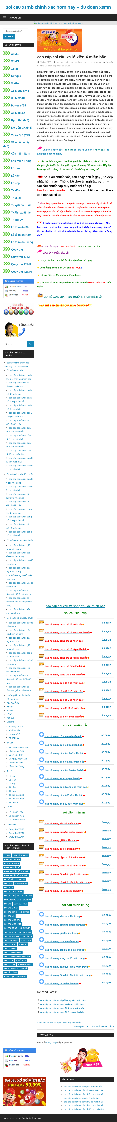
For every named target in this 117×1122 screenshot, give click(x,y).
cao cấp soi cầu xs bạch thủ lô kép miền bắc (60, 1022)
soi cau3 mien (21, 884)
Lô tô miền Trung (22, 242)
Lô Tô (9, 807)
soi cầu (7, 904)
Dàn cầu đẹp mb (15, 370)
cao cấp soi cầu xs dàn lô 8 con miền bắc (83, 1090)
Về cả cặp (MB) (20, 135)
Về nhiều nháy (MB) (18, 758)
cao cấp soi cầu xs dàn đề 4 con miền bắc (62, 1008)
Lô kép (15, 183)
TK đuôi (16, 197)
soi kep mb (26, 940)
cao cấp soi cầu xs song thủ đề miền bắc (83, 1101)
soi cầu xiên (10, 932)
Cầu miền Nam (20, 153)
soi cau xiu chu (24, 896)
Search (9, 36)
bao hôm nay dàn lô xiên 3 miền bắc (64, 761)
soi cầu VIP (25, 928)
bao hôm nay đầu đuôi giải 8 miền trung (66, 966)
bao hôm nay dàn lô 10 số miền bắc (63, 795)
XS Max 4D (18, 98)
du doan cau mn (12, 859)
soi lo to (23, 944)
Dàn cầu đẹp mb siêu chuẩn (57, 65)
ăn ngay (106, 973)
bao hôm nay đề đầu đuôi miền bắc (63, 803)
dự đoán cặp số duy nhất (16, 875)
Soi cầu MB (9, 916)
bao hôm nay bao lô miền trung (61, 941)
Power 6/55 (18, 105)
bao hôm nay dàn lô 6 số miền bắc (63, 736)
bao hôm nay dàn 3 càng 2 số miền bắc (65, 787)
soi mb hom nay (25, 964)
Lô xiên (15, 175)
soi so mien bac (11, 968)
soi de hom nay (11, 940)
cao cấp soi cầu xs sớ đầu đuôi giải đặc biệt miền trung (19, 602)
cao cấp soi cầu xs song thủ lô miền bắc (83, 1086)
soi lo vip (8, 960)
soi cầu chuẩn (11, 908)
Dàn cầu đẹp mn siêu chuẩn (20, 617)
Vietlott (16, 83)
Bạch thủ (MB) (20, 120)
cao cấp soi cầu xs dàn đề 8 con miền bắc (84, 1094)
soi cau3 (8, 884)
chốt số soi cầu (20, 855)
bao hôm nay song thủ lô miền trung (64, 958)
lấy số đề (8, 879)
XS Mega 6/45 (20, 90)
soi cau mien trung (13, 892)
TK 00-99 (17, 220)
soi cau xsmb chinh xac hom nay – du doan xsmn (58, 7)
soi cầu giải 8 (10, 912)
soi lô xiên (21, 960)
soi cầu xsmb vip (12, 936)
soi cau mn (9, 896)
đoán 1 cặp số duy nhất (15, 977)
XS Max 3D (18, 112)
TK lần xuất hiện (21, 212)
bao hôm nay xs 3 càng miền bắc (62, 778)
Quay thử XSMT (21, 264)
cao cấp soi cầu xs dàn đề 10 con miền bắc (84, 1109)
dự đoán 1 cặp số (12, 867)
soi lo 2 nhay (10, 944)
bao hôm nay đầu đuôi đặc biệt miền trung (67, 975)
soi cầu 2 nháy (20, 904)
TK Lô (9, 771)
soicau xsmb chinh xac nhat (17, 900)
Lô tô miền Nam (21, 234)
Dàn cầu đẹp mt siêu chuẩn (20, 540)
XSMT (14, 68)
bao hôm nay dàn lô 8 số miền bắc (63, 744)
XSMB (15, 53)
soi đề (24, 968)
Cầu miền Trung (21, 160)
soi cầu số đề (10, 928)
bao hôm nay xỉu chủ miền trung (62, 916)
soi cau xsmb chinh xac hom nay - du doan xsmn (78, 62)
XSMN (15, 61)
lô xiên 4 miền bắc (52, 149)
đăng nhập (51, 1042)
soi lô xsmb (9, 964)
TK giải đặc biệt (21, 205)
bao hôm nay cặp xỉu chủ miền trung (64, 949)
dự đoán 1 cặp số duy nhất (16, 871)
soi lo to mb (10, 948)
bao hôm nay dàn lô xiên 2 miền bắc (64, 753)
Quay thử (17, 249)
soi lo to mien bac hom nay (17, 956)
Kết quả (16, 75)
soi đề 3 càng (10, 972)
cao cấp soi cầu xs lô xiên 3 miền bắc (81, 1098)
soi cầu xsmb (24, 932)
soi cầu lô (24, 912)
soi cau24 (8, 888)
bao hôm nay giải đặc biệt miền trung (64, 924)
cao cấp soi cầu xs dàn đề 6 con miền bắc (62, 1012)
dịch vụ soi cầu (11, 863)
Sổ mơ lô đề (13, 699)
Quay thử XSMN (21, 271)
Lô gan (15, 168)
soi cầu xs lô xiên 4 (84, 149)
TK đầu (15, 190)
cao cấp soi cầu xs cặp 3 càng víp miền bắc (63, 1000)
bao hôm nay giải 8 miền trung (61, 933)
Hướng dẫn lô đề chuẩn (18, 695)
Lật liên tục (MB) (21, 127)
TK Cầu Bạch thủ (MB (19, 747)
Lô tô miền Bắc (20, 227)
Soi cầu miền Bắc (12, 920)
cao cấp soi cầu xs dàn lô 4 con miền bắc (62, 1004)
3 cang (7, 855)
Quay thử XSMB (21, 256)
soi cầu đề (27, 936)
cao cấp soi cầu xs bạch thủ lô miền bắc (93, 1026)
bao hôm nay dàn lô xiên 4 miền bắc (64, 770)
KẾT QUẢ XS (13, 702)
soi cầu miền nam (12, 924)
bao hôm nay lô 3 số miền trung (61, 983)
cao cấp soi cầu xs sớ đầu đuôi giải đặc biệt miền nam (19, 679)
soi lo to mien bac (13, 952)
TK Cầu (10, 742)
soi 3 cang (20, 879)
